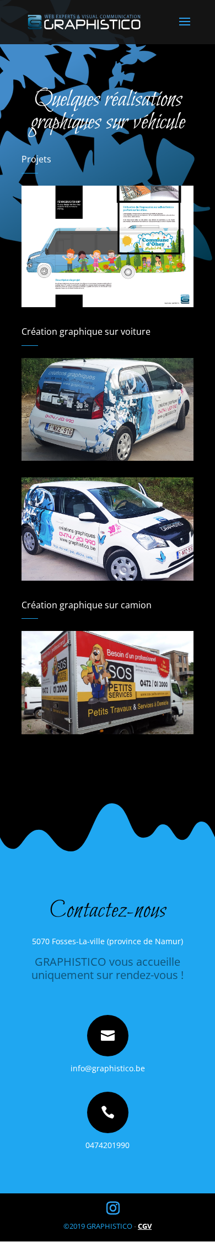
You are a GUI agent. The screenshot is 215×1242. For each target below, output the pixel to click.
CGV (145, 1226)
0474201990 (107, 1145)
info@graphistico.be (108, 1068)
